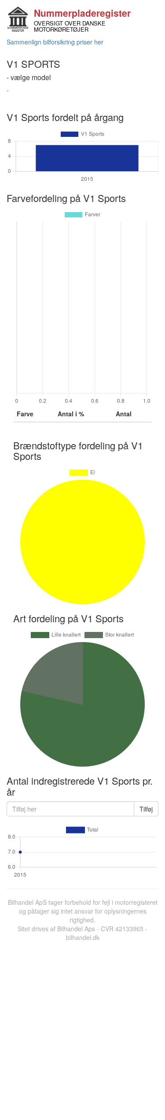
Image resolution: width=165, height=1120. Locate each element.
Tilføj (146, 808)
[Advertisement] (82, 1028)
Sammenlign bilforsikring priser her (55, 41)
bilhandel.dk (82, 937)
